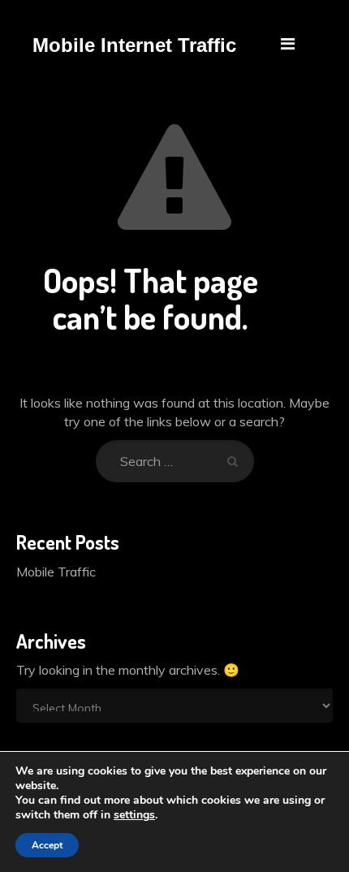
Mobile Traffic (56, 571)
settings (134, 815)
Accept (47, 845)
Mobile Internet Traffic (134, 45)
